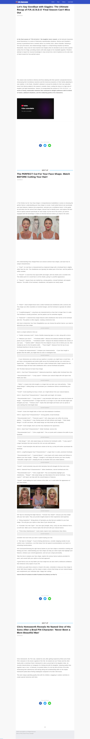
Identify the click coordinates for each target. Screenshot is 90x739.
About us (18, 733)
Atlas (58, 2)
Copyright (31, 733)
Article (52, 2)
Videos (63, 2)
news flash (70, 2)
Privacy (27, 733)
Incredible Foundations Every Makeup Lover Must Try (44, 574)
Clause (24, 733)
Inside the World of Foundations (24, 574)
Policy (21, 733)
